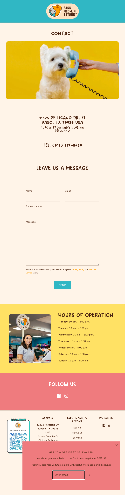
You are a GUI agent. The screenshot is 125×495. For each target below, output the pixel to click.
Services (77, 437)
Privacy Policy (78, 269)
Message (31, 221)
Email (68, 190)
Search (77, 427)
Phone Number (34, 206)
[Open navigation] (4, 11)
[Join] (89, 474)
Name (29, 190)
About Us (77, 432)
